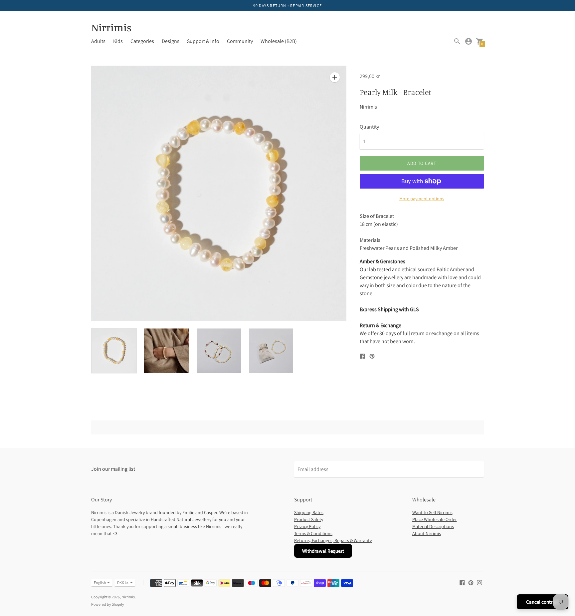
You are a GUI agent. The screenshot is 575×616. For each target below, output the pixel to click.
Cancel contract (542, 602)
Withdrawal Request (323, 551)
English (100, 582)
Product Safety (308, 519)
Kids (118, 41)
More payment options (421, 199)
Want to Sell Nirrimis (432, 512)
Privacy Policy (307, 526)
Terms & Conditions (313, 533)
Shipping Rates (308, 512)
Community (240, 41)
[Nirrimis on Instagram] (479, 582)
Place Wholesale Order (434, 519)
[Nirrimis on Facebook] (462, 582)
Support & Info (203, 41)
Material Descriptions (433, 526)
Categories (142, 41)
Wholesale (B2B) (279, 41)
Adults (98, 41)
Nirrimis (128, 596)
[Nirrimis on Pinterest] (471, 582)
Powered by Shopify (107, 604)
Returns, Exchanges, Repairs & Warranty (333, 540)
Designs (170, 41)
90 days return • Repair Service (287, 5)
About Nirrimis (426, 533)
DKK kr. (123, 582)
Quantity (369, 127)
